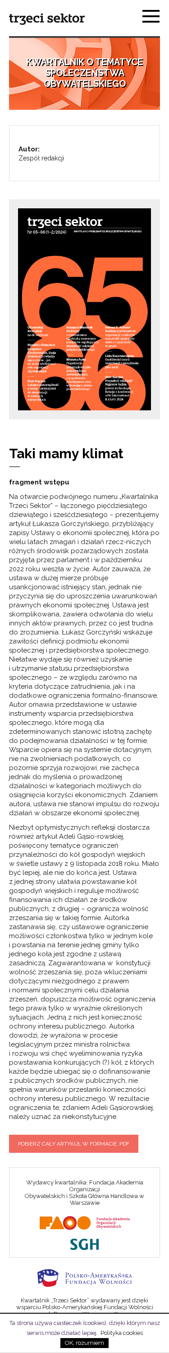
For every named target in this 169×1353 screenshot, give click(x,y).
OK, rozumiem (84, 1342)
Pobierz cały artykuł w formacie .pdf (73, 1144)
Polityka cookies (121, 1333)
